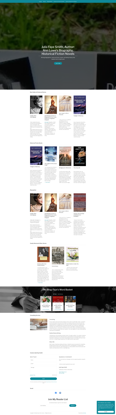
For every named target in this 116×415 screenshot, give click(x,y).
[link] (46, 303)
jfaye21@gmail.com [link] (63, 371)
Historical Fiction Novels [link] (59, 1)
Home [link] (40, 1)
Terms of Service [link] (54, 381)
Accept (105, 411)
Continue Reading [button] (45, 309)
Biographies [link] (49, 1)
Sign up (72, 405)
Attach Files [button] (33, 375)
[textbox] (43, 360)
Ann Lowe (46, 122)
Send (43, 378)
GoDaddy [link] (84, 413)
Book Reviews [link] (60, 294)
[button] (47, 182)
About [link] (44, 1)
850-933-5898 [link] (61, 373)
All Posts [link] (55, 294)
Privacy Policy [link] (48, 381)
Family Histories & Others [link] (71, 1)
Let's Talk (58, 63)
